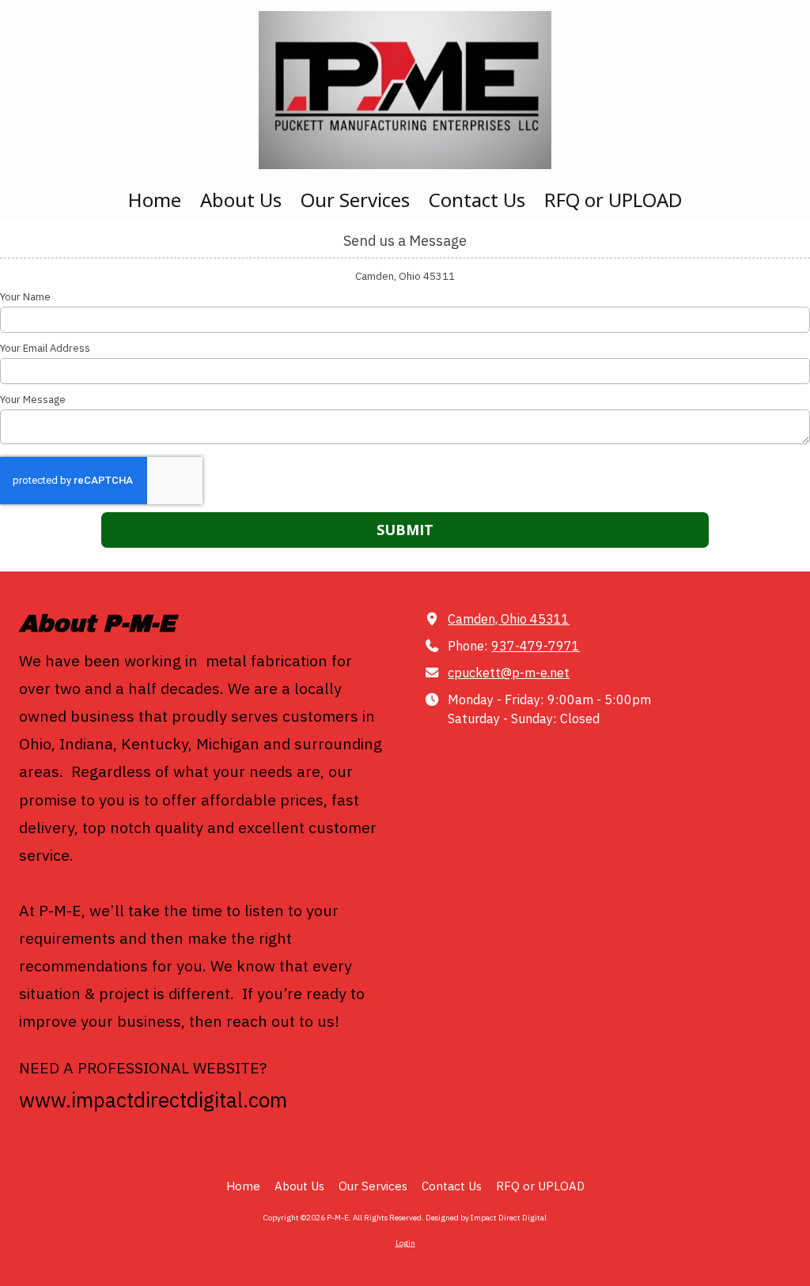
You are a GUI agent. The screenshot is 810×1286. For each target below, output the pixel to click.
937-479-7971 (535, 645)
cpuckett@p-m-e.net (509, 672)
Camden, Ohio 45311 (509, 618)
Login (405, 1243)
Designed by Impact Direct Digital (486, 1217)
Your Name (25, 297)
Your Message (33, 400)
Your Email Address (45, 348)
